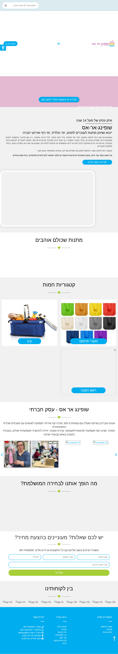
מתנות (109, 629)
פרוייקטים (62, 632)
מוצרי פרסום (106, 626)
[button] (3, 48)
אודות (64, 629)
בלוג (64, 643)
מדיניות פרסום (60, 640)
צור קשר (62, 638)
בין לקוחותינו (60, 635)
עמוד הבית (61, 626)
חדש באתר (107, 632)
